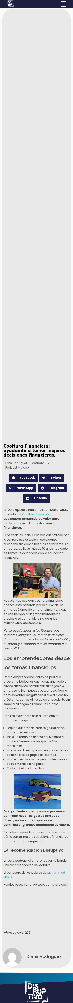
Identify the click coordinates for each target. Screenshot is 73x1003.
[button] (23, 478)
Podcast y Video (17, 467)
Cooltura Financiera (36, 514)
